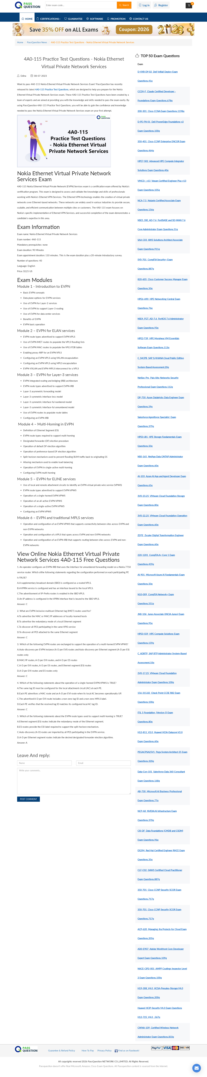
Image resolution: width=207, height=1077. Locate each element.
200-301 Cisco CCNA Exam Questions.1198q (161, 111)
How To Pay (88, 1050)
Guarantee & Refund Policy (61, 1050)
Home (20, 42)
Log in (145, 5)
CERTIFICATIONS (49, 18)
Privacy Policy (104, 1050)
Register (162, 5)
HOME (28, 18)
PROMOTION (117, 18)
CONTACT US (140, 18)
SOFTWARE (96, 18)
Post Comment (28, 799)
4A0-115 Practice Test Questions (51, 89)
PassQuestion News (37, 42)
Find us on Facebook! (128, 1050)
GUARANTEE (74, 18)
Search (125, 5)
